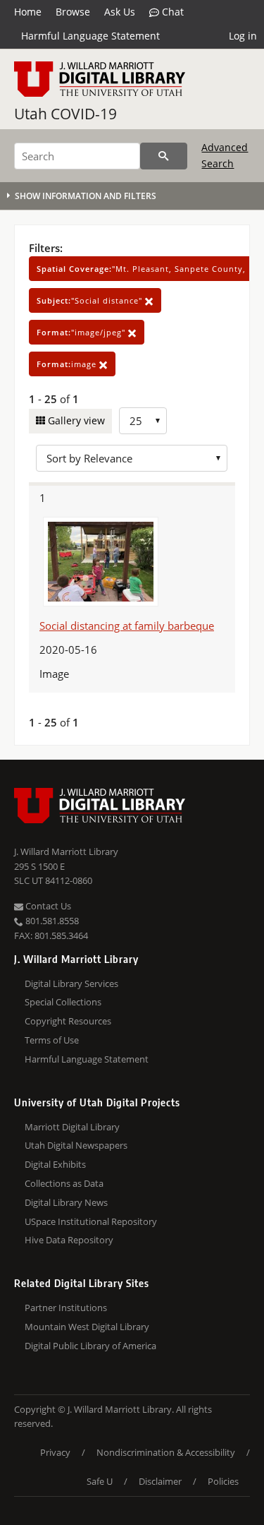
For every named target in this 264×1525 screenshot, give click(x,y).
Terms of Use (52, 1040)
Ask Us (119, 11)
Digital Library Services (71, 983)
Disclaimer (160, 1481)
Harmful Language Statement (90, 35)
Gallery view (75, 420)
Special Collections (63, 1001)
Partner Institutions (66, 1307)
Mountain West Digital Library (87, 1326)
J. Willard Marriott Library (66, 851)
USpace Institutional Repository (91, 1221)
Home (28, 11)
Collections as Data (64, 1183)
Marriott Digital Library (72, 1126)
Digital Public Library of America (90, 1345)
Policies (223, 1481)
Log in (243, 35)
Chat (171, 11)
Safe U (100, 1481)
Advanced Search (224, 154)
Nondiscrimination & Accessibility (165, 1452)
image (68, 364)
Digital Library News (66, 1202)
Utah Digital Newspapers (76, 1145)
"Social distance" (91, 300)
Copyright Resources (68, 1021)
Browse (73, 11)
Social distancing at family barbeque (126, 625)
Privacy (55, 1452)
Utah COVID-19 (65, 114)
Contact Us (47, 905)
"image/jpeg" (82, 332)
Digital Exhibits (55, 1164)
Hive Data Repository (69, 1239)
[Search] (163, 156)
